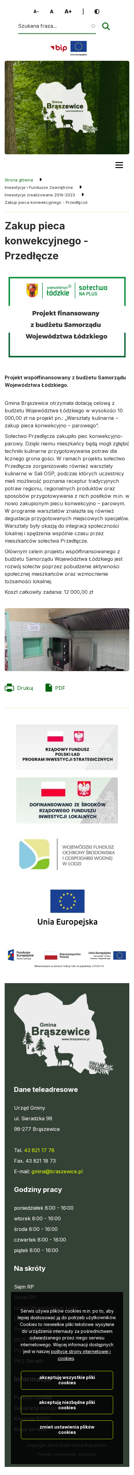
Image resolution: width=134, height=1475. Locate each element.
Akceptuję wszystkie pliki (67, 1380)
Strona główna (19, 179)
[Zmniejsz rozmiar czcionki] (36, 11)
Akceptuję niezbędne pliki (67, 1405)
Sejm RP (24, 1287)
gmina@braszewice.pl (57, 1171)
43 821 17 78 (39, 1150)
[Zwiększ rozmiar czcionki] (68, 11)
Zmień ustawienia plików (67, 1429)
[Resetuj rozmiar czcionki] (52, 11)
